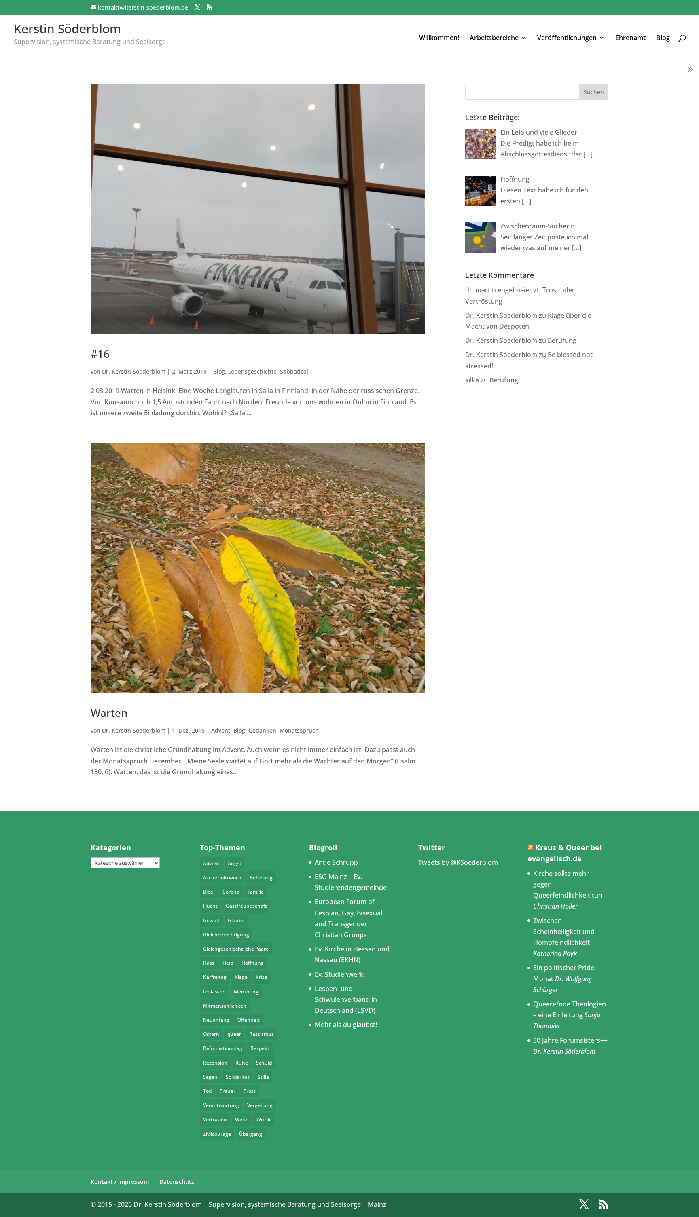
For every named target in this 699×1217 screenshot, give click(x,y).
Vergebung (260, 1105)
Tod (207, 1091)
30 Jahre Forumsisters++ (570, 1040)
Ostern (211, 1034)
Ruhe (241, 1062)
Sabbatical (294, 371)
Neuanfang (216, 1019)
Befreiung (261, 877)
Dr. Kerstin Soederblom (133, 371)
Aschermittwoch (222, 877)
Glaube (236, 920)
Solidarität (238, 1076)
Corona (230, 891)
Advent (220, 730)
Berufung (562, 340)
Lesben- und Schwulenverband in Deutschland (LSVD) (346, 999)
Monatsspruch (299, 730)
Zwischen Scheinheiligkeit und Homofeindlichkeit (564, 931)
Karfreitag (215, 977)
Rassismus (261, 1034)
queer (234, 1034)
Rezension (215, 1062)
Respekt (259, 1048)
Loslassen (214, 991)
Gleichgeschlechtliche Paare (236, 948)
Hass (208, 962)
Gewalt (211, 920)
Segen (210, 1076)
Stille (263, 1076)
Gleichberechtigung (226, 934)
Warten (109, 713)
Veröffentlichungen (567, 38)
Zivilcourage (217, 1133)
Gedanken (262, 730)
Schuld (264, 1062)
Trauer (227, 1091)
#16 (100, 354)
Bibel (208, 891)
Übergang (250, 1133)
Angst (234, 863)
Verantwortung (221, 1105)
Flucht (210, 905)
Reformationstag (222, 1048)
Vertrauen (215, 1119)
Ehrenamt (630, 38)
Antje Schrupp (336, 862)
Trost (250, 1091)
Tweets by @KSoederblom (458, 862)
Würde (264, 1119)
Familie (256, 891)
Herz (227, 962)
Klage (241, 977)
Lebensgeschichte (252, 371)
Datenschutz (176, 1181)
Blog (663, 38)
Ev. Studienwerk (339, 974)
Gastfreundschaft (246, 905)
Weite (241, 1119)
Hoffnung (252, 962)
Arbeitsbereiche (494, 38)
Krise (261, 977)
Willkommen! (439, 38)
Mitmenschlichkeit (224, 1005)
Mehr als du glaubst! (346, 1024)
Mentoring (246, 991)
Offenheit (248, 1019)
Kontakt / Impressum (120, 1181)
